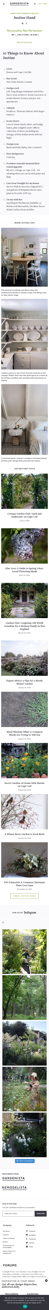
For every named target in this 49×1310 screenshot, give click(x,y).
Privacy (5, 1242)
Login (45, 4)
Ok (25, 1306)
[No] (46, 1302)
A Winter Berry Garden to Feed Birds (24, 834)
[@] (8, 924)
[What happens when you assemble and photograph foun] (24, 997)
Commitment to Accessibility (8, 1246)
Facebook (32, 1239)
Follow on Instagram (26, 1161)
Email (31, 1246)
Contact (6, 1235)
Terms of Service (9, 1238)
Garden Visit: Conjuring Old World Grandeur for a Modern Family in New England (24, 626)
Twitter (31, 1243)
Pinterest (32, 1231)
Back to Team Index (24, 42)
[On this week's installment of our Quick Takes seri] (24, 1089)
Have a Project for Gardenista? (9, 1252)
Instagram (32, 1235)
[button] (35, 4)
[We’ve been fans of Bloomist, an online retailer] (24, 951)
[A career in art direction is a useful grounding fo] (24, 1135)
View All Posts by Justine (25, 896)
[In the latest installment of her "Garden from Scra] (24, 1043)
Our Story (6, 1231)
